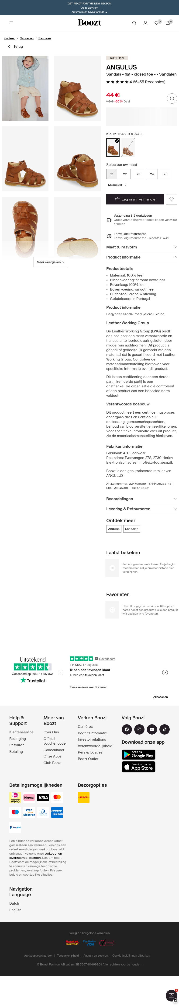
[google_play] (138, 755)
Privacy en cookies (95, 956)
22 (125, 174)
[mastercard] (57, 798)
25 (165, 174)
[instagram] (139, 729)
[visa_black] (43, 798)
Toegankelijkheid (68, 956)
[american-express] (57, 813)
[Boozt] (89, 22)
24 (152, 174)
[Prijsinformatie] (172, 98)
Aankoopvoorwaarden (38, 956)
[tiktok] (164, 729)
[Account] (145, 23)
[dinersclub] (43, 813)
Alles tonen (160, 697)
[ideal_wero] (15, 798)
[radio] (113, 147)
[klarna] (29, 798)
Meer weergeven (49, 262)
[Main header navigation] (11, 23)
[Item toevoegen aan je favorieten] (171, 199)
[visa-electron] (29, 813)
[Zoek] (134, 23)
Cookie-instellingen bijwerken (131, 955)
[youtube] (152, 729)
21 (111, 174)
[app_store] (138, 767)
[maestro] (15, 813)
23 (138, 174)
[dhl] (84, 798)
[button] (25, 88)
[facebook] (127, 729)
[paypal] (15, 828)
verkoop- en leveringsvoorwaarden (35, 856)
